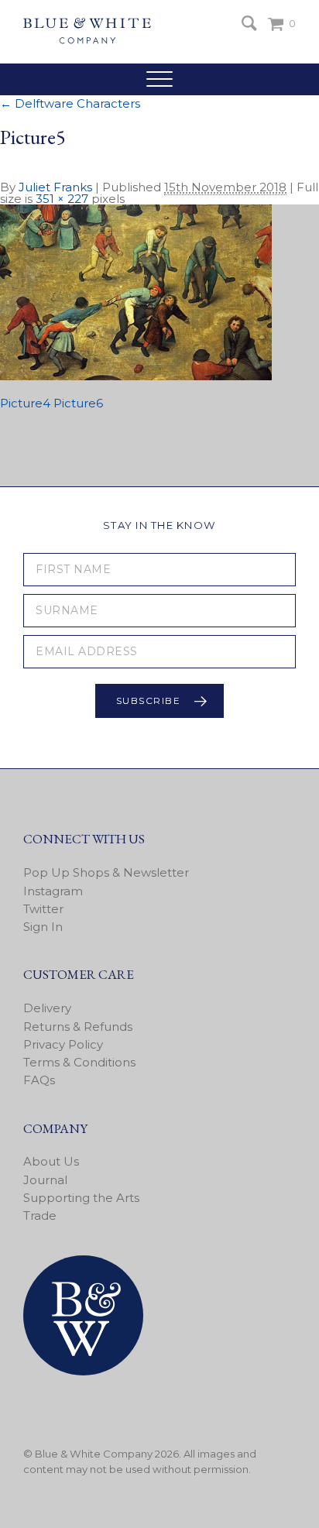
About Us (51, 1161)
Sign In (43, 926)
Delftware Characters (70, 103)
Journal (45, 1180)
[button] (159, 79)
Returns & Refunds (77, 1026)
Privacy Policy (63, 1044)
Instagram (53, 891)
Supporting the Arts (81, 1197)
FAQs (39, 1080)
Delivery (47, 1008)
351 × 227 (62, 198)
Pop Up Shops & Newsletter (106, 872)
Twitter (43, 908)
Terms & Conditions (79, 1062)
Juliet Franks (55, 187)
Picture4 (25, 403)
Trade (40, 1215)
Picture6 (78, 403)
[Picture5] (136, 376)
